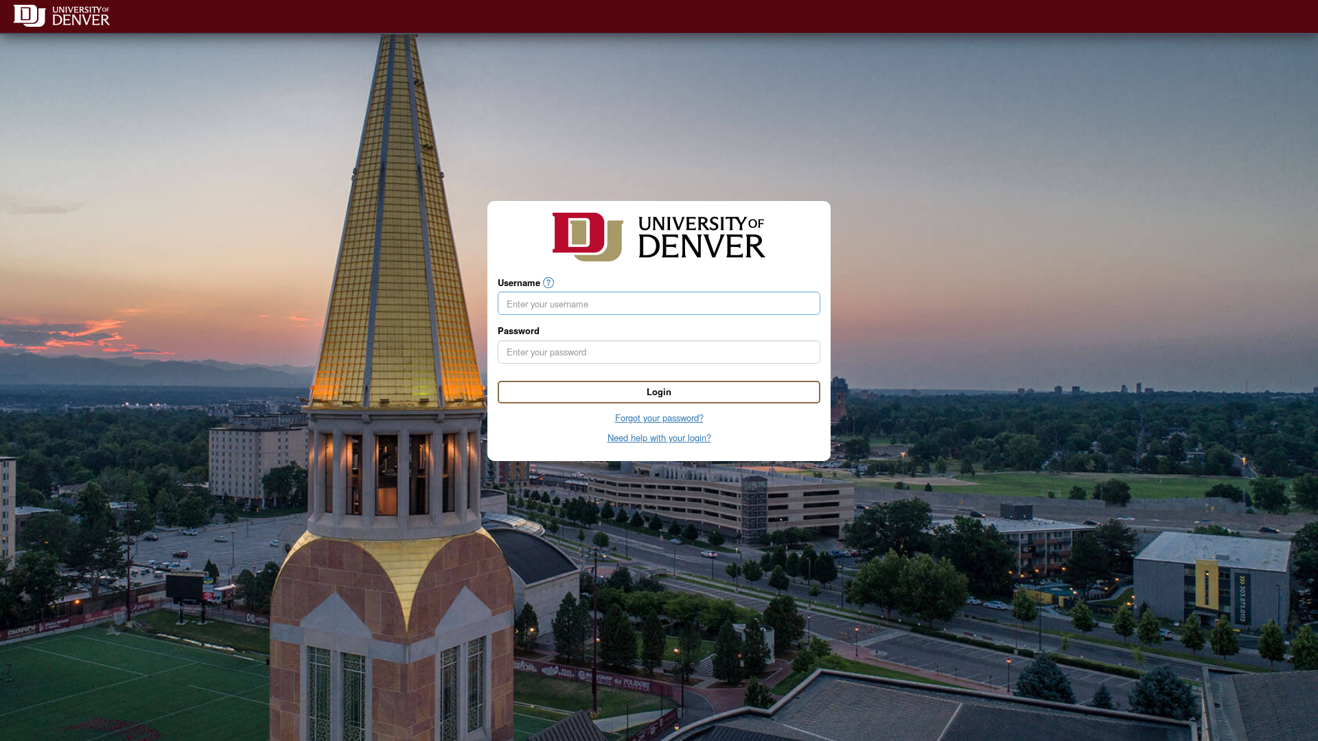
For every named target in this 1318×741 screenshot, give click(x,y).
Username (519, 282)
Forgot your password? (659, 417)
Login (659, 391)
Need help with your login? (659, 437)
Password (519, 330)
